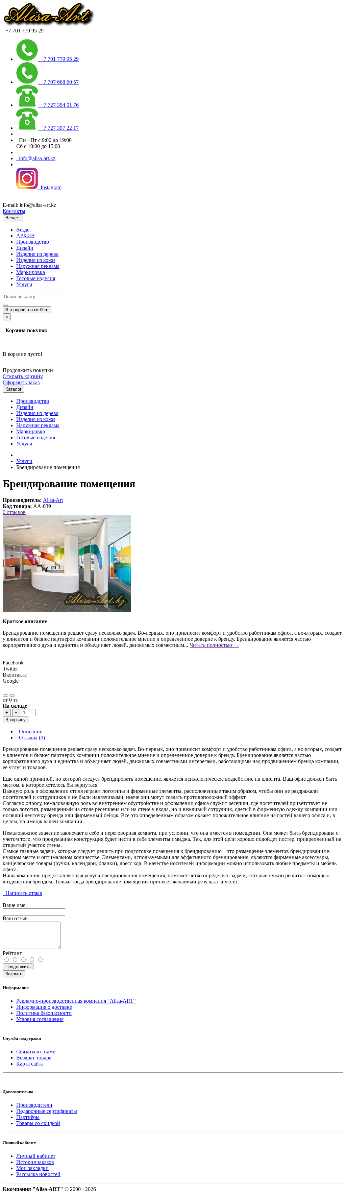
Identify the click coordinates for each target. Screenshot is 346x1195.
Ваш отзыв (15, 918)
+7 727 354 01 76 (58, 105)
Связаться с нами (36, 1051)
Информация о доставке (44, 1007)
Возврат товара (33, 1057)
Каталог (13, 389)
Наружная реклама (37, 266)
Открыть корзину (23, 376)
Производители (34, 1105)
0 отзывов (14, 512)
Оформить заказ (21, 382)
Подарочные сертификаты (46, 1111)
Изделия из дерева (37, 254)
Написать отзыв (22, 893)
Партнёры (28, 1117)
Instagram (49, 187)
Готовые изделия (35, 278)
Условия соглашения (40, 1019)
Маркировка (30, 272)
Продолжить (18, 966)
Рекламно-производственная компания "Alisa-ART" (76, 1001)
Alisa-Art (53, 500)
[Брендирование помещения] (67, 610)
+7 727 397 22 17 (58, 128)
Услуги (24, 284)
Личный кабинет (35, 1156)
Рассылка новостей (38, 1174)
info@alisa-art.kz (35, 158)
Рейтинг (12, 953)
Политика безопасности (44, 1013)
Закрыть (13, 973)
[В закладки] (5, 695)
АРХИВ (25, 236)
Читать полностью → (214, 645)
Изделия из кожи (35, 260)
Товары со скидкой (38, 1123)
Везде (22, 230)
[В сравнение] (12, 695)
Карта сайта (30, 1064)
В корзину (15, 719)
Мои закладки (32, 1168)
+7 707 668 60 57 (58, 82)
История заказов (35, 1162)
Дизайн (24, 248)
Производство (32, 242)
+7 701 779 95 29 (58, 59)
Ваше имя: (15, 905)
